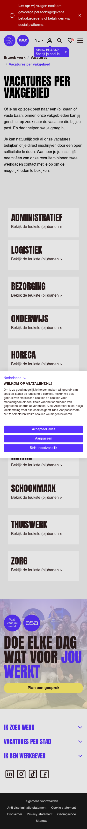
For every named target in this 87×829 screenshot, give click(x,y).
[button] (15, 378)
